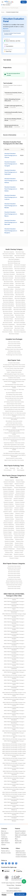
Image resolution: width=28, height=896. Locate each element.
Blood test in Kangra (19, 291)
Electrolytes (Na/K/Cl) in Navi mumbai (14, 424)
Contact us (4, 837)
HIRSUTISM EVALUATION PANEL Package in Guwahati (14, 658)
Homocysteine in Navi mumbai (14, 400)
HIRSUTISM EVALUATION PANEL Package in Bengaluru (14, 761)
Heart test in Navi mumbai (14, 569)
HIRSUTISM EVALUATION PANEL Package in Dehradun (14, 622)
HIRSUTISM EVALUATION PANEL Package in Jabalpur (14, 673)
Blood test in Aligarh (8, 255)
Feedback (17, 837)
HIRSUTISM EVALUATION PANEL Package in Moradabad (14, 719)
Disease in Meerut (20, 524)
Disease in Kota (19, 519)
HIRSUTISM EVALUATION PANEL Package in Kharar (14, 794)
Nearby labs (18, 840)
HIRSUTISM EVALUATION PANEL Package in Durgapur (14, 638)
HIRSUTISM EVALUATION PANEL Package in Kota (14, 702)
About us (3, 831)
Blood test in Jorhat (19, 289)
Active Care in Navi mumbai (14, 343)
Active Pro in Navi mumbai (14, 345)
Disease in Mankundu (9, 524)
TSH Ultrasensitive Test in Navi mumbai (14, 384)
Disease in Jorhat (19, 513)
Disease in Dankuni (20, 493)
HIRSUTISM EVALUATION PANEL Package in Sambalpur (14, 782)
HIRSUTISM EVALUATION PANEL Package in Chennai (14, 599)
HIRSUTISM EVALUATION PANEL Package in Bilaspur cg (14, 809)
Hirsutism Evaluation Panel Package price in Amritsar (11, 180)
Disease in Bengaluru (7, 487)
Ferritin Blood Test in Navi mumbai (14, 370)
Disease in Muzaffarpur (8, 530)
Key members (4, 833)
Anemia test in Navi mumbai (14, 588)
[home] (9, 2)
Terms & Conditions (14, 888)
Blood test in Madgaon (7, 298)
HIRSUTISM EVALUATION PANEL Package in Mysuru (14, 725)
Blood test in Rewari (19, 320)
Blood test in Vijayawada (20, 331)
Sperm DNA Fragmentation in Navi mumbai (14, 444)
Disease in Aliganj (20, 481)
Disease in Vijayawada (19, 556)
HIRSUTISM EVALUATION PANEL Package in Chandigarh (14, 817)
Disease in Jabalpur (19, 507)
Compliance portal (21, 854)
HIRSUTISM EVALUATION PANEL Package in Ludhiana (14, 708)
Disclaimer (18, 885)
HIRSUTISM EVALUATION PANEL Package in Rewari (14, 790)
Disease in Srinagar (19, 550)
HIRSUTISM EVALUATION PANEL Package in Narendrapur (14, 611)
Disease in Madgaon (8, 522)
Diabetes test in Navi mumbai (14, 568)
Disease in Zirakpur (14, 558)
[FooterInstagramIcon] (6, 863)
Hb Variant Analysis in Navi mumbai (14, 392)
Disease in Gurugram (8, 502)
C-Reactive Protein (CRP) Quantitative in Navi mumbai (14, 433)
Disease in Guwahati (19, 502)
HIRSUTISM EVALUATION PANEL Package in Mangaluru (14, 797)
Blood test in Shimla (21, 324)
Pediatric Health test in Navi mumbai (14, 582)
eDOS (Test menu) (21, 852)
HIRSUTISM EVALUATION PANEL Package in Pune (14, 747)
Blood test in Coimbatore (20, 266)
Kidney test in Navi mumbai (14, 575)
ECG (18, 468)
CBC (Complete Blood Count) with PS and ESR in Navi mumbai (14, 418)
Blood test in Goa (20, 274)
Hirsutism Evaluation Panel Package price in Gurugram (11, 163)
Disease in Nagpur (7, 532)
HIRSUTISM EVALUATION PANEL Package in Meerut (14, 714)
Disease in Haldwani (8, 504)
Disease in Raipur (9, 543)
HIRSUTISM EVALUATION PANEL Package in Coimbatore (14, 602)
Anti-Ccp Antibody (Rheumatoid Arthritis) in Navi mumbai (14, 415)
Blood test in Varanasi (7, 331)
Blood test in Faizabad (20, 270)
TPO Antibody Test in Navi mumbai (14, 394)
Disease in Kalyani (9, 515)
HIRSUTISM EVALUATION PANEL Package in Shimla (14, 751)
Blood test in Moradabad (8, 304)
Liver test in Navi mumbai (14, 577)
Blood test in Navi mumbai (20, 309)
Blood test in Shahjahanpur (8, 324)
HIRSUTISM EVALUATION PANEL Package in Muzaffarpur (14, 722)
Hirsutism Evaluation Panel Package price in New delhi (11, 222)
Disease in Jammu (7, 511)
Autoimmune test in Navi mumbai (14, 584)
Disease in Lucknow (8, 520)
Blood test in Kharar (19, 292)
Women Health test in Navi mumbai (14, 581)
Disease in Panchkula (19, 537)
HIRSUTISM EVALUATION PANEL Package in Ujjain (14, 763)
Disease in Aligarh (8, 483)
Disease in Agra (19, 480)
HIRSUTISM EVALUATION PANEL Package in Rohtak (14, 806)
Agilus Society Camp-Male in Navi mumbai (14, 460)
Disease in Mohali (20, 526)
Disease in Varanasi (7, 556)
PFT (14, 470)
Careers (3, 844)
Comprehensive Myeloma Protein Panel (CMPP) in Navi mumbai (14, 456)
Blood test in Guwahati (8, 278)
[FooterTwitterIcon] (16, 863)
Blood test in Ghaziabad (9, 274)
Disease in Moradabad (9, 528)
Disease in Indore (9, 507)
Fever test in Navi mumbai (14, 573)
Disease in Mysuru (20, 530)
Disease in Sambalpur (19, 547)
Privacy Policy (10, 885)
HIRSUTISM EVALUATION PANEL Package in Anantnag (14, 814)
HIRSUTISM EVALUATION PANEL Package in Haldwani (14, 661)
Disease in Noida (8, 537)
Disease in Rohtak (8, 547)
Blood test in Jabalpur (9, 283)
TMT (22, 468)
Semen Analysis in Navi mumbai (14, 403)
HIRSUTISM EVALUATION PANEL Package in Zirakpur (14, 629)
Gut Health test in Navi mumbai (14, 579)
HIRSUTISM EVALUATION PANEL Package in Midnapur (14, 820)
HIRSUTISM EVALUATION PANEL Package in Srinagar (14, 756)
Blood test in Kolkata (9, 294)
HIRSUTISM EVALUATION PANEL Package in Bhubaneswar (14, 803)
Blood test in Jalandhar (8, 285)
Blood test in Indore (19, 281)
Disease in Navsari (8, 535)
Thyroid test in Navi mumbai (14, 566)
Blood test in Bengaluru (14, 259)
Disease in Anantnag (9, 485)
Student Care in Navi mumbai (14, 353)
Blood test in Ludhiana (20, 296)
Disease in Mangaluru (20, 522)
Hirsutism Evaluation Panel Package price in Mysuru (11, 214)
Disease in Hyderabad (9, 506)
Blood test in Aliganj (20, 253)
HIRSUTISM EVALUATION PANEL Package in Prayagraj (14, 635)
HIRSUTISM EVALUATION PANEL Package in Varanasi (14, 769)
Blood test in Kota (20, 294)
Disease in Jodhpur (9, 513)
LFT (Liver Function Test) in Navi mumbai (14, 368)
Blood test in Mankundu (8, 300)
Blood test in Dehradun (20, 268)
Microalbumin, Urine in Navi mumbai (14, 421)
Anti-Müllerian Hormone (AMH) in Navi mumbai (14, 453)
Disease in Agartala (9, 480)
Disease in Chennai (20, 491)
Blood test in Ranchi (8, 320)
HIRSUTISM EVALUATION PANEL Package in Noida (14, 739)
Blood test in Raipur (8, 318)
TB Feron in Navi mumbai (14, 436)
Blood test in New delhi (19, 311)
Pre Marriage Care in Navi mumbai (14, 354)
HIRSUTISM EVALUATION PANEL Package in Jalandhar (14, 678)
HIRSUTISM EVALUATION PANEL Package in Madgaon (14, 711)
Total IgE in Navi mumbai (14, 451)
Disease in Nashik (8, 534)
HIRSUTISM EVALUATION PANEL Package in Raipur (14, 749)
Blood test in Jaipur (20, 283)
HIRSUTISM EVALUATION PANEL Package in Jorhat (14, 692)
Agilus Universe (5, 842)
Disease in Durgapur (19, 494)
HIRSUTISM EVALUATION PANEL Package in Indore (14, 670)
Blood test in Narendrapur (20, 307)
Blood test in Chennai (7, 266)
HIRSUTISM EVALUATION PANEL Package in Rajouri (14, 608)
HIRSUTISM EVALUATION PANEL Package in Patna (14, 745)
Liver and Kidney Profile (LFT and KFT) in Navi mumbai (14, 427)
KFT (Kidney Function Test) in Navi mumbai (14, 401)
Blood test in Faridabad (9, 272)
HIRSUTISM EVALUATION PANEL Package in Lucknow (14, 705)
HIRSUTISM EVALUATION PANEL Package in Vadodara (14, 766)
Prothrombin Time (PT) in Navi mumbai (14, 396)
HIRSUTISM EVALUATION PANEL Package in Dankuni (14, 619)
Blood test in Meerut (20, 300)
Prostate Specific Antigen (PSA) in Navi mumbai (14, 364)
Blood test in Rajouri (19, 318)
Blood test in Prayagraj (9, 317)
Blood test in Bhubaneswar (14, 261)
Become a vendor (6, 852)
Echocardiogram (8, 470)
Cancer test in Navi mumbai (14, 586)
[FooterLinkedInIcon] (13, 863)
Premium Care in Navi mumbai (14, 347)
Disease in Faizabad (8, 496)
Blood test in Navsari (8, 311)
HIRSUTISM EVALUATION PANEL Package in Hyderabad (14, 668)
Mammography (20, 470)
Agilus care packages (21, 835)
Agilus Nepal (4, 840)
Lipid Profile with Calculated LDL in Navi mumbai (14, 437)
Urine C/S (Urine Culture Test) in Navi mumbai (14, 405)
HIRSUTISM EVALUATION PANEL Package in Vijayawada (14, 774)
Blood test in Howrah (7, 279)
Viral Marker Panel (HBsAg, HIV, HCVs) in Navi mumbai (14, 449)
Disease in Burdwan (20, 489)
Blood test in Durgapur (8, 270)
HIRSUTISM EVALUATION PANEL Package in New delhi (14, 736)
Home (2, 12)
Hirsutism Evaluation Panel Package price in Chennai (11, 155)
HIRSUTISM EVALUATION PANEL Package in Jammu (14, 684)
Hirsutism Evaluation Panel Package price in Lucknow (11, 197)
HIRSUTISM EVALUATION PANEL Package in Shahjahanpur (14, 632)
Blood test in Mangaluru (20, 298)
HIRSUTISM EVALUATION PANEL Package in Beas (14, 776)
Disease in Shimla (21, 548)
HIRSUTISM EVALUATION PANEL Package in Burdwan (14, 616)
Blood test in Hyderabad (19, 279)
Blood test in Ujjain (8, 330)
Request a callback (20, 833)
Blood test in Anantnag (9, 257)
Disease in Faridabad (19, 496)
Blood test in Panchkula (19, 313)
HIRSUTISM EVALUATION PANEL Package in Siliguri (14, 753)
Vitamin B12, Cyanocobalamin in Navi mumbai (14, 407)
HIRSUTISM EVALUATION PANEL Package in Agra (14, 787)
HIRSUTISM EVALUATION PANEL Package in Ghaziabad (14, 649)
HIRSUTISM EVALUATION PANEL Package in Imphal (14, 792)
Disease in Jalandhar (19, 509)
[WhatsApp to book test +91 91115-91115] (24, 881)
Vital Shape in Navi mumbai (14, 351)
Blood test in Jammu (20, 285)
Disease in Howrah (19, 504)
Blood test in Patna (19, 315)
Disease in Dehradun (8, 494)
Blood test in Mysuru (21, 305)
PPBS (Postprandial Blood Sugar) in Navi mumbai (14, 375)
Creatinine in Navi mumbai (14, 377)
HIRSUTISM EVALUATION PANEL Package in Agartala (14, 779)
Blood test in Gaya (20, 272)
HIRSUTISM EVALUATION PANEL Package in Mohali (14, 716)
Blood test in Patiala (8, 315)
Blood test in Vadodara (19, 330)
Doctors (3, 835)
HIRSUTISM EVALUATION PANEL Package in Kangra (14, 785)
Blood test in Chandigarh (20, 265)
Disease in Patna (19, 539)
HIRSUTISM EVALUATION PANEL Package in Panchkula (14, 741)
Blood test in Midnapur (8, 302)
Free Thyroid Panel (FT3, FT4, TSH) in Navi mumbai (14, 390)
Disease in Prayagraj (9, 541)
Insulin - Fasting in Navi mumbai (14, 372)
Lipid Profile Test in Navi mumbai (14, 423)
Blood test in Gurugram (20, 276)
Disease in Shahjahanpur (9, 548)
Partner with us (5, 851)
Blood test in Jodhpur (9, 289)
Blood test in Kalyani (8, 291)
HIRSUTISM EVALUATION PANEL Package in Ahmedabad (14, 800)
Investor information (21, 856)
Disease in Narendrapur (19, 532)
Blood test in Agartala (9, 251)
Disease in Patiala (9, 539)
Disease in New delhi (19, 535)
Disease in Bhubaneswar (20, 487)
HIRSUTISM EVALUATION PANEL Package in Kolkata (14, 700)
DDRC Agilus (4, 838)
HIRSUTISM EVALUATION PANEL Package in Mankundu (14, 605)
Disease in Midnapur (9, 526)
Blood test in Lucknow (8, 296)
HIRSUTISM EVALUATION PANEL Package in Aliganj (14, 613)
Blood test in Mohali (20, 302)
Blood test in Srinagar (19, 326)
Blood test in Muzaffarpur (8, 305)
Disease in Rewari (19, 545)
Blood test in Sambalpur (19, 322)
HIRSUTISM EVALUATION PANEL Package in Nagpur (14, 728)
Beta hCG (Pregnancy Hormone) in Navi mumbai (14, 366)
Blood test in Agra (20, 251)
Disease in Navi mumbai (19, 534)
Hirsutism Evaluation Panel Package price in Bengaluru (11, 230)
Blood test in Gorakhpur (7, 276)
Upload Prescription (20, 831)
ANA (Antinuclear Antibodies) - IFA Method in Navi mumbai (14, 387)
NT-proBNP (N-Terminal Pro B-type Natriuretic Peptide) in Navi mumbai (14, 430)
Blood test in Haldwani (20, 278)
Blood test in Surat (8, 328)
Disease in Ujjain (8, 554)
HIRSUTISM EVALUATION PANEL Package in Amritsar (14, 681)
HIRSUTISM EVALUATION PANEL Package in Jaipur (14, 675)
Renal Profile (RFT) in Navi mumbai (14, 458)
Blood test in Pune (20, 317)
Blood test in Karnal (8, 292)
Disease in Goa (8, 500)
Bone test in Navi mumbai (14, 571)
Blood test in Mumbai (21, 304)
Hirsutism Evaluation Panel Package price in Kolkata (11, 189)
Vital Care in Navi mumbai (14, 341)
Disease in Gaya (8, 498)
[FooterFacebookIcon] (9, 863)
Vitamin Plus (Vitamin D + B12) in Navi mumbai (14, 442)
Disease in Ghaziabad (19, 498)
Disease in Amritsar (19, 483)
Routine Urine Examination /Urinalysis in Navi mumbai (14, 382)
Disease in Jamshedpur (19, 511)
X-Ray (6, 468)
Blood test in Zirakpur (14, 333)
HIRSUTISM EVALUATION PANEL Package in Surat (14, 758)
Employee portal (20, 851)
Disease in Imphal (20, 506)
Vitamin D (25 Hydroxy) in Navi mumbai (14, 411)
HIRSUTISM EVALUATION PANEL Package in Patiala (14, 744)
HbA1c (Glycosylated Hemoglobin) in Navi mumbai (14, 379)
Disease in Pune (19, 541)
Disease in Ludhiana (19, 520)
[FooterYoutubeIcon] (2, 863)
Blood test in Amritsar (20, 255)
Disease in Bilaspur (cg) (8, 489)
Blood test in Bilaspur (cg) (14, 263)
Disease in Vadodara (19, 554)
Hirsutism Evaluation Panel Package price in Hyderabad (11, 172)
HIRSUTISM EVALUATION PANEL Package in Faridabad (14, 644)
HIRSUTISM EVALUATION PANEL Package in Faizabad (14, 641)
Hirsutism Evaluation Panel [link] (12, 12)
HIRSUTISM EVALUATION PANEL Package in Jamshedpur (14, 687)
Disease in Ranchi (9, 545)
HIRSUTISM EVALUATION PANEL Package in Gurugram (14, 655)
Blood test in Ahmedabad (8, 253)
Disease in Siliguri (9, 550)
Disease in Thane (19, 552)
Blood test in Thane (19, 328)
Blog (16, 838)
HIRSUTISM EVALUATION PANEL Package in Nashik (14, 731)
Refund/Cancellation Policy (14, 891)
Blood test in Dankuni (8, 268)
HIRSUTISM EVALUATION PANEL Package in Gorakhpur (14, 652)
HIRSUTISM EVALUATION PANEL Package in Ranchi (14, 811)
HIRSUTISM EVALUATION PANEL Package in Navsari (14, 733)
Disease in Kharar (19, 517)
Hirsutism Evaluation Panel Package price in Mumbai (11, 205)
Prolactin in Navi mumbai (14, 362)
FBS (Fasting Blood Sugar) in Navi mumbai (14, 374)
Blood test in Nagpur (7, 307)
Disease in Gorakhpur (18, 500)
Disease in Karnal (9, 517)
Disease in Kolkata (9, 519)
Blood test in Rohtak (7, 322)
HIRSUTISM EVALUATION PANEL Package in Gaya (14, 646)
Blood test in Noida (7, 313)
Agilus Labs (18, 842)
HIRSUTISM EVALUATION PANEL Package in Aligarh (14, 625)
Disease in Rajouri (19, 543)
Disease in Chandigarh (9, 491)
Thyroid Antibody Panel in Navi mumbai (14, 398)
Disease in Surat (9, 552)
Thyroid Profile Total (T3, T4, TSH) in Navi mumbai (14, 413)
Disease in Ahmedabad (9, 481)
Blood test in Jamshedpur (14, 287)
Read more (5, 28)
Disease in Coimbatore (8, 493)
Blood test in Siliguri (8, 326)
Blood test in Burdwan (7, 265)
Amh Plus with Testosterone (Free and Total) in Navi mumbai (14, 440)
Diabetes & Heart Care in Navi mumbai (14, 349)
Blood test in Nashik (7, 309)
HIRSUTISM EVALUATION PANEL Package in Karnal (14, 697)
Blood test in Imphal (8, 281)
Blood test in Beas (20, 257)
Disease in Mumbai (20, 528)
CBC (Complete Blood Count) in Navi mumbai (14, 409)
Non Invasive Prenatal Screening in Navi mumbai (14, 446)
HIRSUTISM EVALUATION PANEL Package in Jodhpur (14, 690)
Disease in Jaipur (8, 509)
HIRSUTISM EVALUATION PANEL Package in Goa (14, 771)
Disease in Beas (19, 485)
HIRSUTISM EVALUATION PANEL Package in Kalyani (14, 695)
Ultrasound (12, 468)
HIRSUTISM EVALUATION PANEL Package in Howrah (14, 664)
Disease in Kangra (19, 515)
